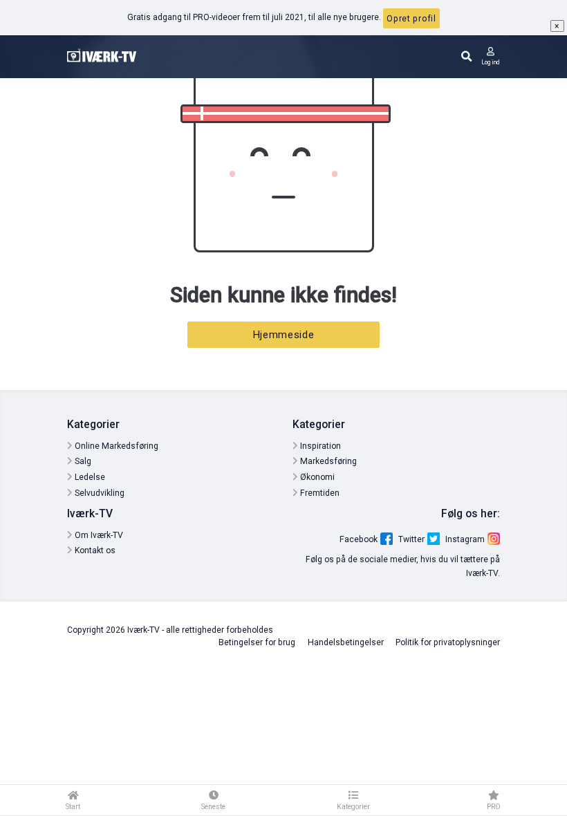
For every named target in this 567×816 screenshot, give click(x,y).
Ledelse (89, 477)
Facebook (359, 539)
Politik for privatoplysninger (448, 642)
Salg (82, 461)
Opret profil (411, 19)
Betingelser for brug (257, 642)
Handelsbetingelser (346, 642)
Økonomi (316, 477)
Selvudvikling (98, 493)
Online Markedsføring (115, 446)
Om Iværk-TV (98, 535)
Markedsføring (327, 461)
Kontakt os (94, 550)
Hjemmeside (284, 334)
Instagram (465, 539)
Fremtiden (319, 493)
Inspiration (319, 446)
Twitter (411, 539)
